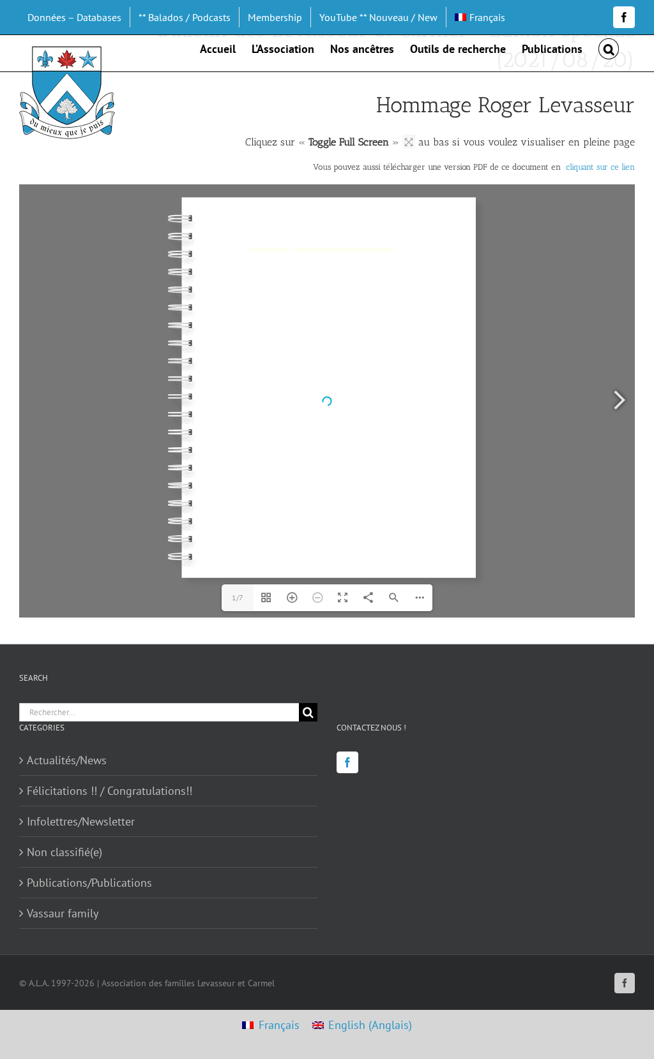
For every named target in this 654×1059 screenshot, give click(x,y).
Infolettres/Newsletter (81, 821)
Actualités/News (67, 760)
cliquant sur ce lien (600, 167)
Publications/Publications (89, 882)
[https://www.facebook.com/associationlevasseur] (341, 250)
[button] (608, 48)
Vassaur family (62, 913)
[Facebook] (347, 762)
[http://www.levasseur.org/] (268, 250)
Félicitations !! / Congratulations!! (109, 790)
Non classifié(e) (64, 852)
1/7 (237, 597)
